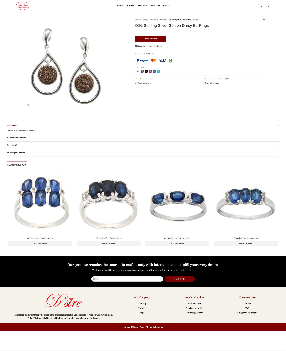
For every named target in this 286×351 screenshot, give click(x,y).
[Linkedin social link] (154, 71)
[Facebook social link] (142, 71)
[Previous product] (261, 19)
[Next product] (266, 19)
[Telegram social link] (158, 71)
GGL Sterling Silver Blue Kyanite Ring (40, 238)
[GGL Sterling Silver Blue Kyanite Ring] (40, 203)
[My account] (267, 5)
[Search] (260, 5)
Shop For (153, 19)
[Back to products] (264, 19)
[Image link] (64, 301)
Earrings (145, 19)
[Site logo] (22, 5)
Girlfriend (162, 19)
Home (137, 19)
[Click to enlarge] (28, 105)
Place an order (40, 243)
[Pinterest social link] (150, 71)
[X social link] (146, 71)
